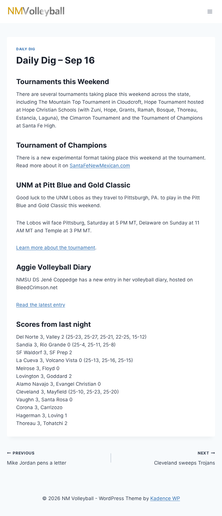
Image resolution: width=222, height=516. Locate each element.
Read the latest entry (40, 305)
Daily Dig (25, 49)
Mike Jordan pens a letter (36, 458)
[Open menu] (209, 11)
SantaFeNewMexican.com (100, 165)
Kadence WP (165, 498)
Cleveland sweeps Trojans (184, 458)
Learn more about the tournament (55, 247)
